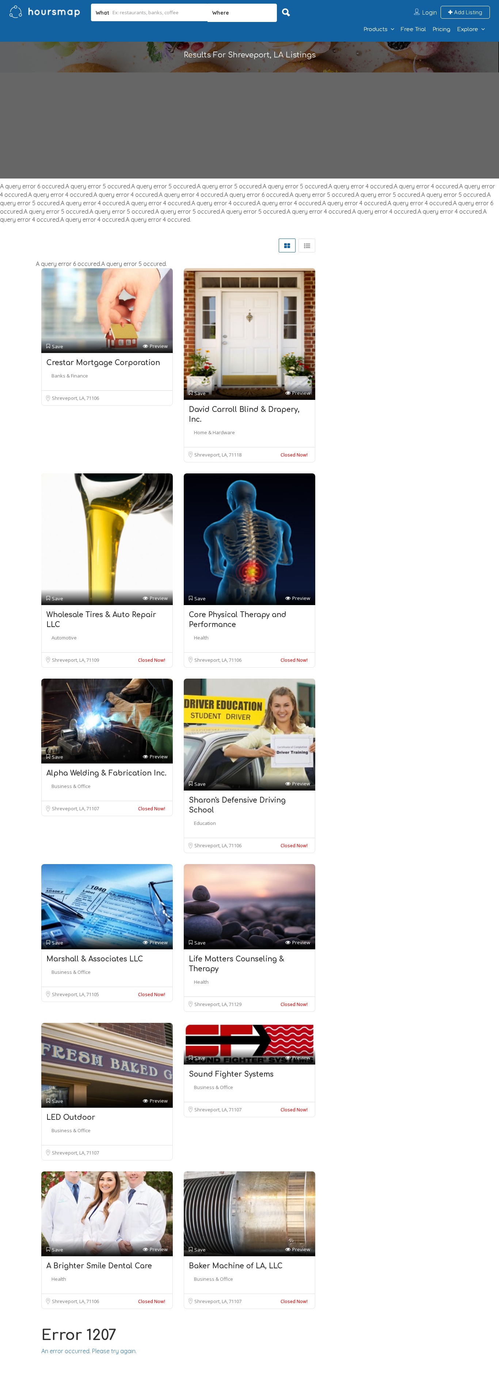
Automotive (64, 637)
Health (201, 637)
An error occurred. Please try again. (89, 1351)
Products (375, 29)
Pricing (441, 29)
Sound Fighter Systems (231, 1074)
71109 (92, 660)
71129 (235, 1004)
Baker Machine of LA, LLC (236, 1266)
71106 (92, 398)
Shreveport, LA (68, 398)
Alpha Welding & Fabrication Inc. (106, 773)
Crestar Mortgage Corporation (103, 363)
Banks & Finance (70, 375)
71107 (92, 808)
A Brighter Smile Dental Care (99, 1266)
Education (205, 823)
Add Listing (467, 12)
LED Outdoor (70, 1117)
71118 (235, 454)
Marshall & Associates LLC (94, 959)
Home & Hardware (214, 432)
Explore (467, 29)
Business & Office (71, 786)
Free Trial (413, 29)
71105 (92, 994)
